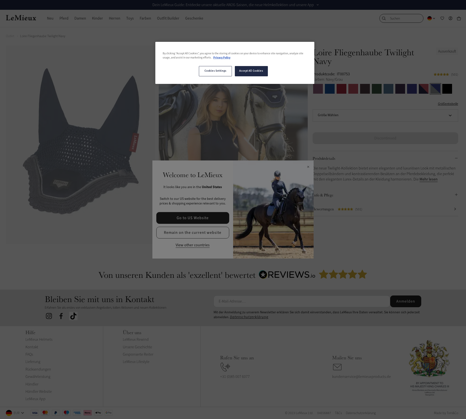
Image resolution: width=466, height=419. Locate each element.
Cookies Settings (216, 71)
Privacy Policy (221, 58)
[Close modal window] (308, 167)
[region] (234, 63)
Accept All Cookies (251, 71)
